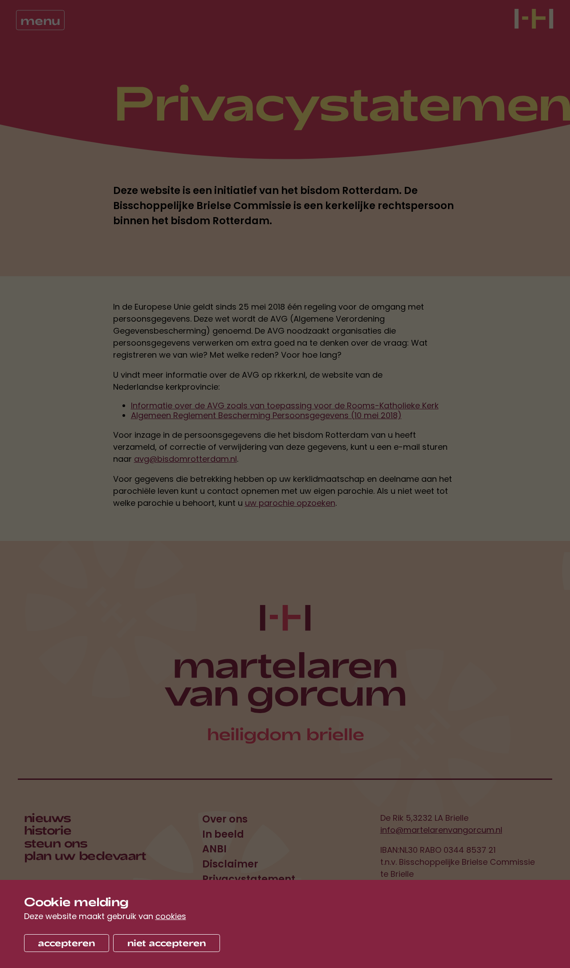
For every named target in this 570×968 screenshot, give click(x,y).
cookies (170, 916)
